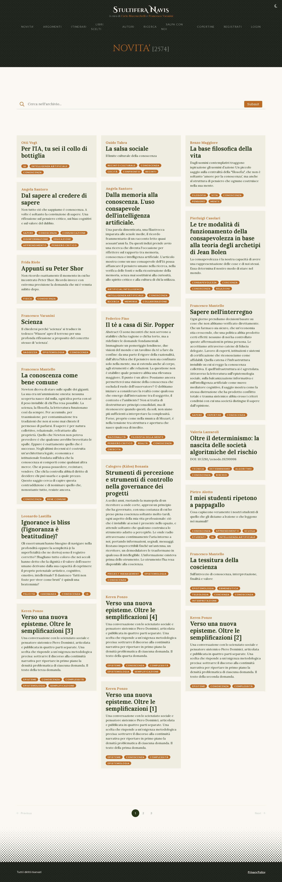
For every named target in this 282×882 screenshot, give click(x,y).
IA (24, 166)
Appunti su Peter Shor (52, 268)
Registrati (233, 26)
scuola (249, 530)
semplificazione (146, 671)
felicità (29, 593)
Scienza (32, 321)
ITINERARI (79, 26)
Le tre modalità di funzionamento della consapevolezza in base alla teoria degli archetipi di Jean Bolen (225, 238)
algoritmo (243, 468)
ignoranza (48, 593)
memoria (131, 301)
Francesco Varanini (161, 16)
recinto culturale (121, 165)
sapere (28, 232)
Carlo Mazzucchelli (133, 16)
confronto (131, 171)
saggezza (30, 352)
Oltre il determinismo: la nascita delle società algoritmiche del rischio (224, 445)
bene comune (56, 499)
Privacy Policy (256, 872)
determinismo (219, 468)
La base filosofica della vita (221, 152)
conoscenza (32, 172)
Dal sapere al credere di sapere (54, 199)
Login (256, 26)
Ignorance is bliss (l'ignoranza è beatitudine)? (45, 529)
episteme (114, 665)
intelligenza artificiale (49, 166)
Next (258, 813)
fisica (27, 298)
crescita (114, 449)
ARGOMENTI (52, 26)
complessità (159, 665)
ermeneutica (228, 588)
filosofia (199, 195)
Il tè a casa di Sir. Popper (140, 324)
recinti (150, 171)
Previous (26, 813)
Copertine (205, 26)
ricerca (113, 301)
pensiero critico (64, 245)
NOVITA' (27, 26)
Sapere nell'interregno (221, 311)
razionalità (117, 437)
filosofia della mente (147, 437)
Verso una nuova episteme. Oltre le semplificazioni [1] (131, 701)
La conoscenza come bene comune (49, 379)
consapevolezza (204, 282)
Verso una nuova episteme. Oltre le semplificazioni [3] (47, 623)
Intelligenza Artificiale (126, 295)
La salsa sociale (127, 148)
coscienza (230, 282)
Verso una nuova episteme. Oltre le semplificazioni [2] (216, 630)
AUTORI (128, 26)
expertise (214, 415)
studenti (199, 537)
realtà (143, 443)
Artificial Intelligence (125, 289)
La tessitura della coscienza (214, 563)
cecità (113, 171)
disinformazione (35, 239)
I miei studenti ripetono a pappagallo (223, 501)
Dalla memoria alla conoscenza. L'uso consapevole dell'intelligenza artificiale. (132, 208)
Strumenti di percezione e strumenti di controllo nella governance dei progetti (140, 483)
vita (214, 195)
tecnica (198, 468)
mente (215, 201)
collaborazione (155, 301)
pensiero (198, 201)
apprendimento (34, 245)
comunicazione (73, 232)
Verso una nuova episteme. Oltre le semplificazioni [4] (131, 610)
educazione (62, 239)
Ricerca (150, 26)
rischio (221, 474)
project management (123, 573)
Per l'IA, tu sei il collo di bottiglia (54, 152)
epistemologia (53, 352)
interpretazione (204, 600)
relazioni (223, 288)
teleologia (200, 594)
